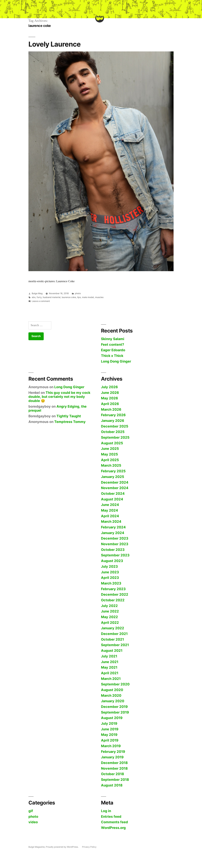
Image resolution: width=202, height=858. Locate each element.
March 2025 (111, 465)
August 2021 (111, 650)
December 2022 (114, 594)
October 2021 (112, 639)
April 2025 (110, 460)
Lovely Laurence (54, 44)
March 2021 (111, 679)
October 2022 (112, 600)
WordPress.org (113, 828)
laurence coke (69, 297)
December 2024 (114, 482)
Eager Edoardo (113, 350)
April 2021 (109, 673)
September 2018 (115, 779)
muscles (99, 297)
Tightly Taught (68, 416)
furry (39, 297)
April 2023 (110, 578)
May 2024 (109, 510)
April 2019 (109, 740)
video (33, 822)
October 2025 (112, 432)
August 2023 (112, 561)
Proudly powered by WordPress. (62, 847)
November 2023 (114, 544)
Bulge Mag (37, 293)
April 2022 (110, 622)
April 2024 (110, 516)
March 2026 (111, 409)
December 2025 (114, 426)
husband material (51, 297)
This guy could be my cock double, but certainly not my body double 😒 (59, 397)
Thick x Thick (112, 356)
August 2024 (112, 499)
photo (78, 293)
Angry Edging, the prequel (57, 408)
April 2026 (110, 404)
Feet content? (112, 344)
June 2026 (110, 393)
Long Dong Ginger (116, 361)
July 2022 (109, 606)
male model (88, 297)
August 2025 (112, 443)
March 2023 (111, 583)
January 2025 (112, 477)
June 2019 (109, 729)
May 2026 (109, 398)
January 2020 (112, 701)
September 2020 (115, 684)
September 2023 (115, 555)
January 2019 (112, 757)
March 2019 (111, 746)
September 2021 (115, 645)
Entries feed (111, 816)
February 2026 (113, 415)
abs (33, 297)
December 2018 (114, 763)
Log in (106, 811)
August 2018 (111, 785)
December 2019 (114, 707)
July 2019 (109, 723)
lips (79, 297)
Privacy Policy (89, 847)
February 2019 (113, 752)
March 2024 (111, 521)
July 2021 (109, 656)
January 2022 (112, 628)
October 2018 (112, 774)
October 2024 (113, 493)
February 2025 (113, 471)
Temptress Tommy (70, 422)
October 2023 (112, 550)
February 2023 (113, 589)
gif (30, 811)
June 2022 (110, 611)
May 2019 (109, 735)
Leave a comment (41, 301)
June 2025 (110, 449)
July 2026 (109, 387)
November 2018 (114, 768)
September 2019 (115, 712)
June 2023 (110, 572)
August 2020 (112, 690)
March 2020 (111, 695)
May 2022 (109, 617)
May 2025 (109, 454)
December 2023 (114, 538)
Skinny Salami (112, 339)
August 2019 (111, 718)
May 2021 (109, 667)
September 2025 (115, 437)
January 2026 (112, 421)
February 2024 (113, 527)
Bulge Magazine (36, 847)
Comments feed (114, 822)
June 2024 (110, 505)
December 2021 (114, 634)
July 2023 (109, 566)
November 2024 (114, 488)
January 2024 (112, 533)
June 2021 (109, 662)
